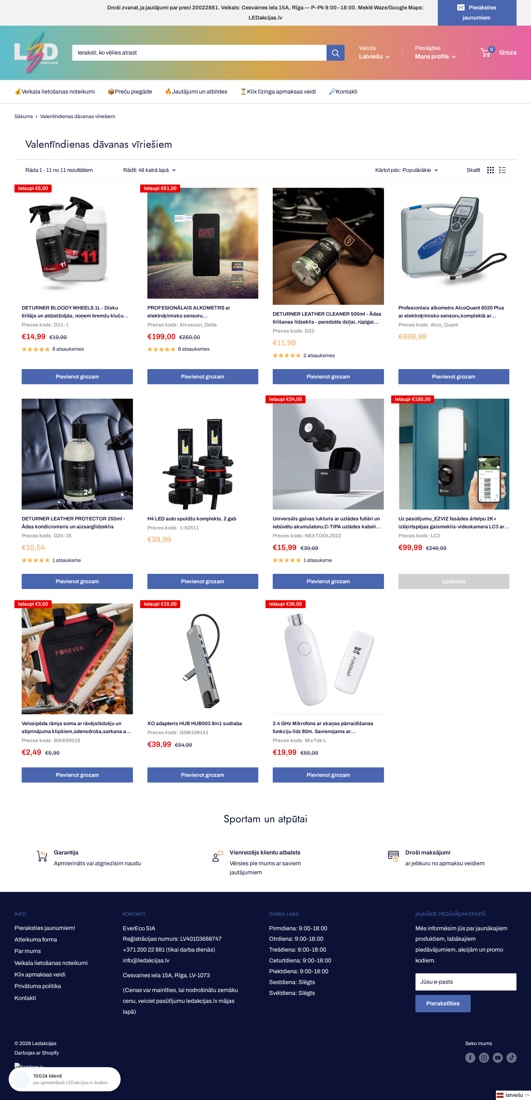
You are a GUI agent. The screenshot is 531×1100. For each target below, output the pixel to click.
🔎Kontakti (343, 91)
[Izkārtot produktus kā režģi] (490, 170)
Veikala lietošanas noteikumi (51, 963)
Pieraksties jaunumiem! (44, 928)
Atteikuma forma (35, 939)
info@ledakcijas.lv (146, 960)
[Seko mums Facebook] (470, 1058)
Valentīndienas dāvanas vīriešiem (77, 116)
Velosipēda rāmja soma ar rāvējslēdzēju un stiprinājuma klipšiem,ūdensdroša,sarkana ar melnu (75, 728)
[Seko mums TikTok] (511, 1058)
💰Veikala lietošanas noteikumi (54, 91)
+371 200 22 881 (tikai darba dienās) (169, 950)
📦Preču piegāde (130, 91)
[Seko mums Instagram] (484, 1058)
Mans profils (432, 56)
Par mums (27, 951)
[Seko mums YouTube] (498, 1058)
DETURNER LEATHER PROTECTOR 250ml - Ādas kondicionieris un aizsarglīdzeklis (73, 522)
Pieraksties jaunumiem (479, 13)
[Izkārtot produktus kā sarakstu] (502, 170)
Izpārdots (454, 581)
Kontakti (25, 998)
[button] (513, 1095)
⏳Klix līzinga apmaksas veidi (278, 91)
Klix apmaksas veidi (39, 974)
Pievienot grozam (77, 377)
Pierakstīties (443, 1003)
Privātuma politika (37, 986)
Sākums (23, 116)
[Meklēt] (336, 53)
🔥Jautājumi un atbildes (196, 91)
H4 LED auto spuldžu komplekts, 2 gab (191, 518)
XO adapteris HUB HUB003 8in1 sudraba (194, 723)
